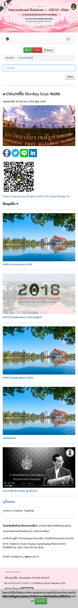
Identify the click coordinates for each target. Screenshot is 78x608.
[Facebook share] (7, 153)
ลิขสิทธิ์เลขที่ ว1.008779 (20, 583)
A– (38, 50)
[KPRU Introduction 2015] (39, 237)
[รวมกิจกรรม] (39, 411)
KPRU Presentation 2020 (18, 378)
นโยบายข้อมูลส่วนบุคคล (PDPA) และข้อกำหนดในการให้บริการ (36, 596)
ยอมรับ (41, 601)
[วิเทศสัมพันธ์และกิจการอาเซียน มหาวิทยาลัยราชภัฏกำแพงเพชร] (7, 39)
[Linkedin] (33, 153)
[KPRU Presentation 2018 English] (39, 294)
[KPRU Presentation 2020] (39, 350)
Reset (49, 50)
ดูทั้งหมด (9, 501)
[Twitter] (15, 153)
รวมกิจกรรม (9, 438)
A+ (29, 50)
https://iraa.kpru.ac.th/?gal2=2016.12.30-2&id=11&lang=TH (36, 196)
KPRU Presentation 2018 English (22, 317)
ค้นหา (70, 77)
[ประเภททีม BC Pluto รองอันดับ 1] (39, 467)
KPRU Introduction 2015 (17, 264)
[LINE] (24, 153)
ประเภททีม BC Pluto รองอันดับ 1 (20, 491)
